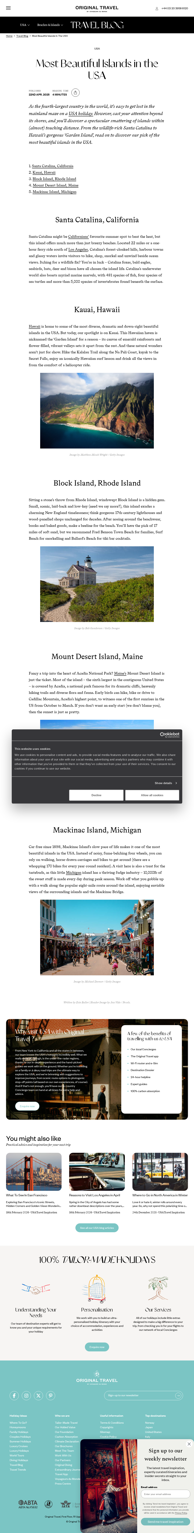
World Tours (17, 1455)
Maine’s (120, 673)
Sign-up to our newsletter (123, 1395)
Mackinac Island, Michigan (54, 191)
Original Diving (63, 1465)
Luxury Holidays (19, 1450)
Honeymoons (18, 1427)
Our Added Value (65, 1427)
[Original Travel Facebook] (14, 1395)
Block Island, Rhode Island (54, 178)
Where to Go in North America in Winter (160, 1195)
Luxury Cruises (19, 1446)
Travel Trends (18, 1469)
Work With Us (63, 1455)
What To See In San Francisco (26, 1195)
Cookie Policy (108, 1436)
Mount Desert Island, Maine (55, 185)
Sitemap (105, 1432)
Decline (96, 795)
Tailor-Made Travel (66, 1422)
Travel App (61, 1474)
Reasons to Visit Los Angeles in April (94, 1195)
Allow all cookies (152, 795)
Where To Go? (18, 1422)
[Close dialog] (189, 1444)
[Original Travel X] (38, 1395)
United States (153, 1432)
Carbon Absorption (66, 1436)
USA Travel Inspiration (44, 1212)
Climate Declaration (67, 1441)
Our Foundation (64, 1432)
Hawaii (34, 326)
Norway (149, 1422)
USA (97, 48)
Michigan (73, 872)
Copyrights (106, 1427)
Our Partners (62, 1460)
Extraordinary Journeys (69, 1469)
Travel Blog (16, 1465)
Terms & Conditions (112, 1422)
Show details (163, 783)
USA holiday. (81, 113)
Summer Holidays (20, 1441)
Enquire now (27, 1106)
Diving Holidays (19, 1460)
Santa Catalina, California (52, 166)
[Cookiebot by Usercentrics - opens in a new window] (162, 735)
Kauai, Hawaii (44, 172)
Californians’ (78, 236)
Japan (149, 1427)
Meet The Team (64, 1450)
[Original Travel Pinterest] (50, 1395)
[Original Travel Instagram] (26, 1395)
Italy (147, 1436)
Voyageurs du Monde (67, 1479)
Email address (149, 1487)
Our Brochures (64, 1446)
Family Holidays (19, 1432)
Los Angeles (78, 249)
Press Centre (63, 1483)
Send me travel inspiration (165, 1522)
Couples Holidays (20, 1436)
